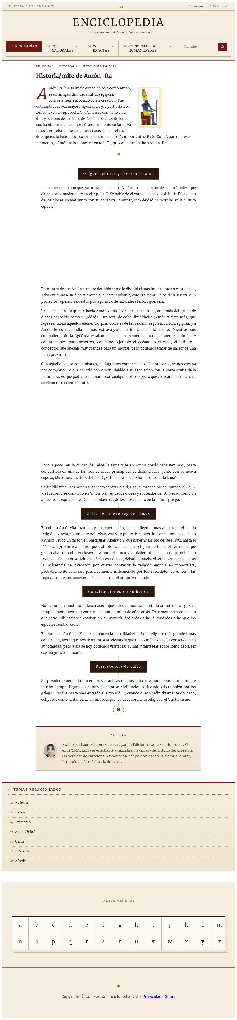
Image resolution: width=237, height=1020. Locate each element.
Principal (45, 66)
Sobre (170, 996)
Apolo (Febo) (25, 832)
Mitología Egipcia (100, 66)
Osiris (20, 841)
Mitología (68, 66)
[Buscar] (222, 47)
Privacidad (152, 996)
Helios (20, 812)
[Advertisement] (118, 248)
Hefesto (21, 803)
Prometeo (23, 822)
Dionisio (22, 851)
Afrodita (21, 861)
